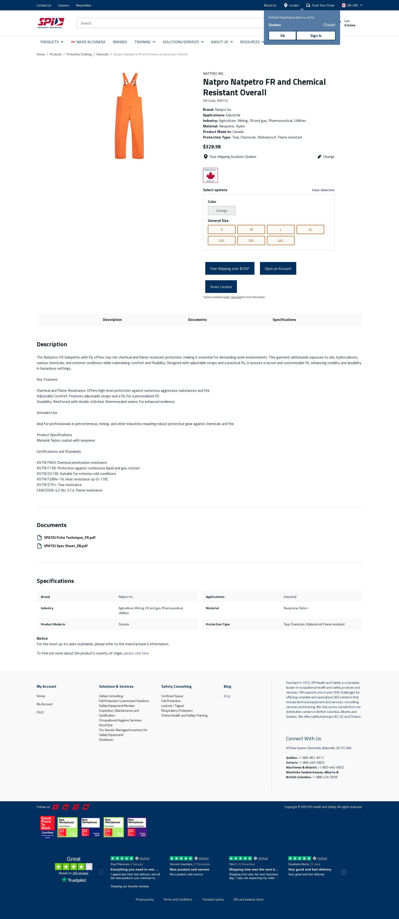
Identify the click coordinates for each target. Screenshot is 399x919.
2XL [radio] (222, 240)
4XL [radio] (281, 240)
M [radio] (251, 229)
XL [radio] (310, 229)
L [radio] (281, 229)
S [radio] (222, 229)
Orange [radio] (221, 210)
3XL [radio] (251, 240)
